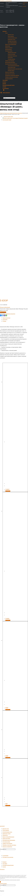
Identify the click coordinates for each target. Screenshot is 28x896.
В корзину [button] (7, 491)
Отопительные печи (7, 832)
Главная (1, 113)
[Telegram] (2, 315)
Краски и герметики (7, 846)
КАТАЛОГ (2, 826)
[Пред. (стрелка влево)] (0, 895)
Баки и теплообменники (8, 836)
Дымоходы (5, 835)
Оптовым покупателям (8, 857)
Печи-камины (6, 830)
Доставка (5, 863)
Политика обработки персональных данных (10, 879)
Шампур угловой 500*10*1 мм (12, 801)
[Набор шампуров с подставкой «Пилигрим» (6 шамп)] (15, 118)
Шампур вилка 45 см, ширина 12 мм (14, 753)
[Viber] (4, 315)
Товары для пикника (8, 113)
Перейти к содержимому (6, 0)
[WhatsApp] (6, 315)
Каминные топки (6, 833)
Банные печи (6, 828)
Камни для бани (6, 838)
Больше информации (5, 307)
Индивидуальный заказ (8, 865)
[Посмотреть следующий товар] (11, 119)
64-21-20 (24, 6)
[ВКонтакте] (1, 315)
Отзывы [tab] (4, 321)
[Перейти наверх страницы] (0, 881)
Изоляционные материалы (9, 840)
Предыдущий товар (8, 116)
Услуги (4, 866)
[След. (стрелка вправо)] (1, 895)
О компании (5, 855)
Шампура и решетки (17, 113)
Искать (1, 98)
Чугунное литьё (6, 841)
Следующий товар (7, 119)
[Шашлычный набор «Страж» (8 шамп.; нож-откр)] (15, 286)
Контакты (2, 869)
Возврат (4, 861)
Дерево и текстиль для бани (9, 845)
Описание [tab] (5, 319)
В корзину (3, 312)
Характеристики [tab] (6, 317)
